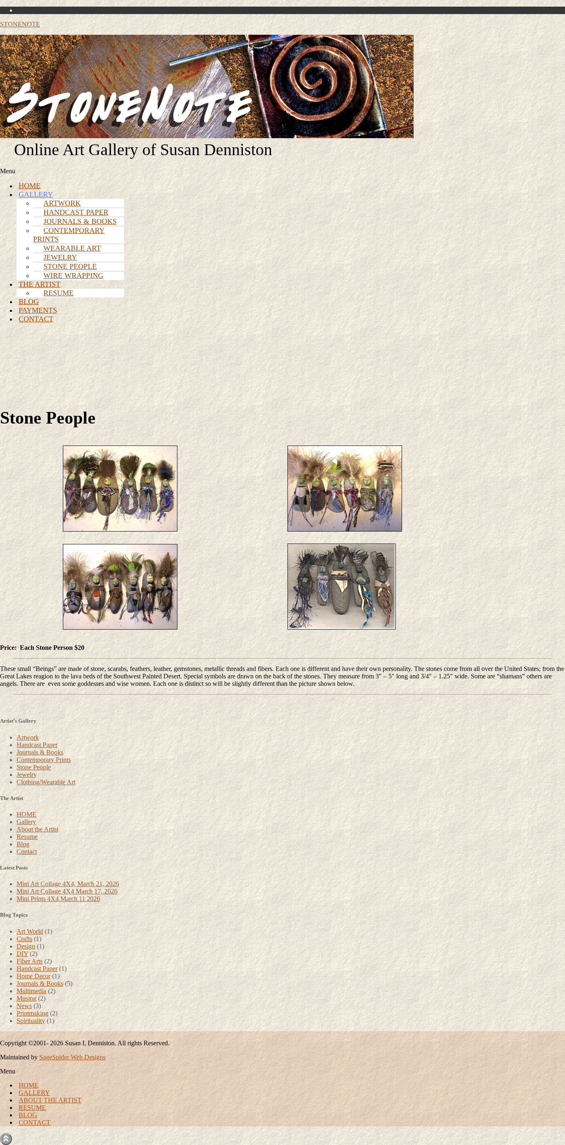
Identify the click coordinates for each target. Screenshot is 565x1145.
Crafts (24, 938)
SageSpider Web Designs (72, 1057)
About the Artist (37, 829)
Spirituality (31, 1020)
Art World (30, 931)
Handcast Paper (37, 744)
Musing (26, 998)
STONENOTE (20, 24)
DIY (22, 953)
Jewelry (27, 774)
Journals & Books (40, 752)
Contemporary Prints (69, 234)
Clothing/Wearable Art (46, 782)
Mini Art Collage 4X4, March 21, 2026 (68, 883)
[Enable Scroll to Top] (6, 1139)
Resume (58, 293)
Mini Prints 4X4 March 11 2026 (58, 898)
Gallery (26, 821)
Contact (36, 319)
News (24, 1005)
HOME (26, 814)
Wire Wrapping (73, 275)
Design (26, 946)
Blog (23, 844)
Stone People (34, 767)
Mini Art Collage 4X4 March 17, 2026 (67, 891)
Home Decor (33, 976)
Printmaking (32, 1013)
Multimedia (31, 990)
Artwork (28, 737)
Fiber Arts (30, 961)
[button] (143, 171)
